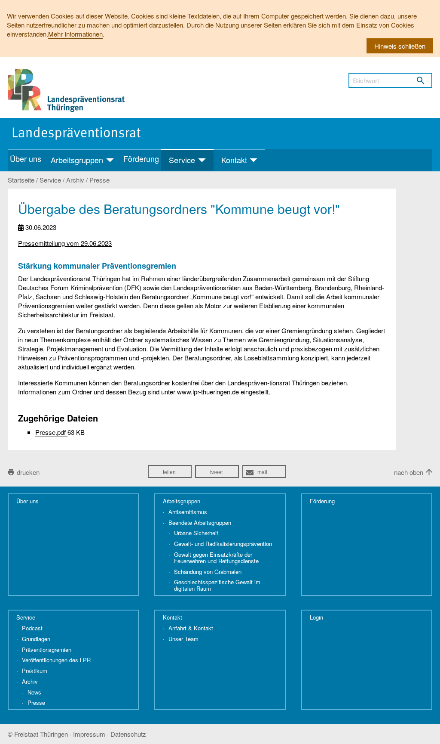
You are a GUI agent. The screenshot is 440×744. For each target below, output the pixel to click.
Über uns (25, 158)
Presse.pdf (51, 432)
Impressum (89, 734)
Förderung (141, 158)
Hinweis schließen (399, 45)
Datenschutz (128, 734)
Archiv (75, 180)
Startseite (21, 180)
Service (50, 180)
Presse (99, 180)
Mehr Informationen (75, 33)
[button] (170, 471)
